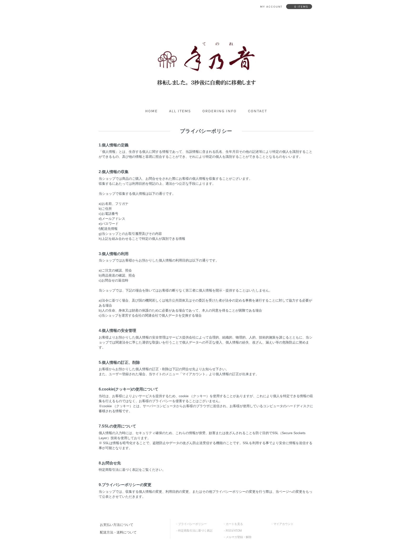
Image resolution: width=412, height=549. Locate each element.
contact (257, 111)
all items (180, 111)
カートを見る (234, 524)
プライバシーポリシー (192, 524)
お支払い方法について (116, 525)
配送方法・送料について (118, 532)
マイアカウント (283, 524)
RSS (229, 530)
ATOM (238, 530)
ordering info (219, 111)
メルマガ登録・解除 (239, 537)
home (151, 111)
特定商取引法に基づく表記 (195, 530)
